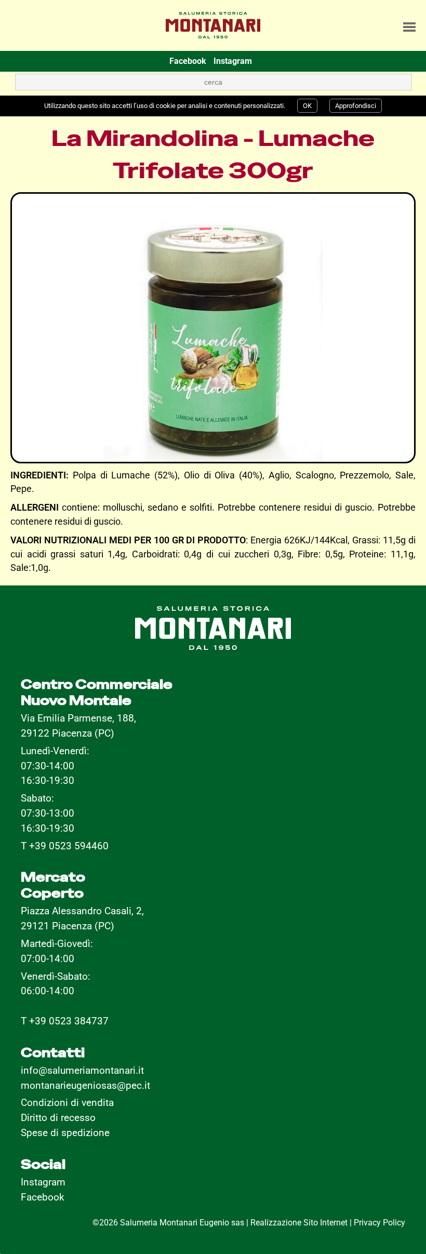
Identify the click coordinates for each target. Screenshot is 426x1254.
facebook (187, 61)
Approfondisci (355, 106)
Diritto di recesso (58, 1118)
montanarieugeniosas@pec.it (85, 1085)
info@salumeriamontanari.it (82, 1070)
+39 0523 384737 (69, 1021)
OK (307, 106)
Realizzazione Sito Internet (299, 1223)
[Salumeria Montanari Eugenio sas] (213, 21)
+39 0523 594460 (69, 846)
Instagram (43, 1182)
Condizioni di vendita (67, 1103)
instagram (233, 61)
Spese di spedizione (65, 1133)
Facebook (42, 1197)
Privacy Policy (379, 1223)
